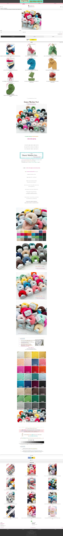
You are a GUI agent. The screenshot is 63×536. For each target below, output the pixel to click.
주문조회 (39, 3)
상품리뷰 (31, 455)
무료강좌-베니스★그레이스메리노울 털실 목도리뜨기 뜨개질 (10, 95)
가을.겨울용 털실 (5, 8)
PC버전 (55, 529)
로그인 (8, 3)
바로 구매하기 (13, 36)
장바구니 (35, 36)
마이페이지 (55, 3)
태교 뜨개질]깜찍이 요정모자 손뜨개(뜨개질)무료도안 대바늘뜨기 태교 (10, 81)
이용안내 (8, 529)
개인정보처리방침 (39, 529)
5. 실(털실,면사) (1, 8)
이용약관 (23, 529)
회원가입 (23, 3)
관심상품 (53, 36)
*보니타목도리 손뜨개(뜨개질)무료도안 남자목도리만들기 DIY (31, 81)
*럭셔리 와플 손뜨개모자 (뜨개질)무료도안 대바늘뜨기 (52, 81)
